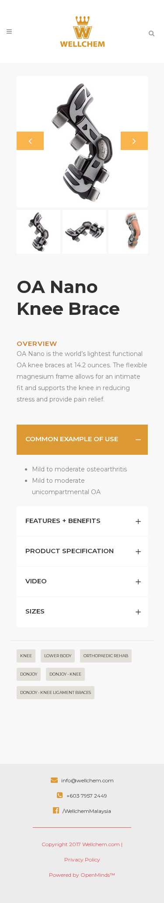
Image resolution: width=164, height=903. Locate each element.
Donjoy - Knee (65, 674)
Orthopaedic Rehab (106, 655)
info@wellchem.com (87, 780)
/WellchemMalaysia (86, 811)
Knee (26, 655)
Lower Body (57, 655)
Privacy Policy (82, 859)
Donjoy (28, 674)
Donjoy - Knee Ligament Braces (55, 692)
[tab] (82, 440)
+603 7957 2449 (86, 795)
